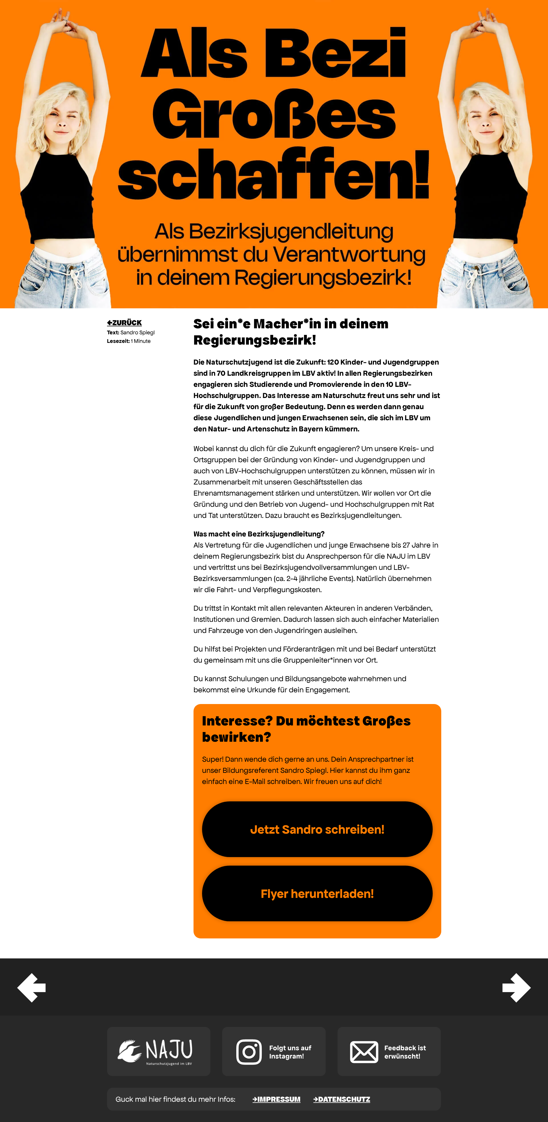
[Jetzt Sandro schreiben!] (317, 829)
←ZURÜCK (124, 322)
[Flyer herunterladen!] (317, 893)
